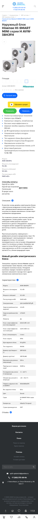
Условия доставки (19, 459)
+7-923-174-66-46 (19, 9)
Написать (25, 111)
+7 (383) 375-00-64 (18, 7)
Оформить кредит (21, 104)
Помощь (19, 452)
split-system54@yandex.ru (19, 473)
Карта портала (19, 446)
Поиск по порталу (19, 443)
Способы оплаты (10, 182)
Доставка (23, 188)
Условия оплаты (19, 456)
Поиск (19, 438)
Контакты (19, 432)
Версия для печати (19, 426)
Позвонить (10, 111)
